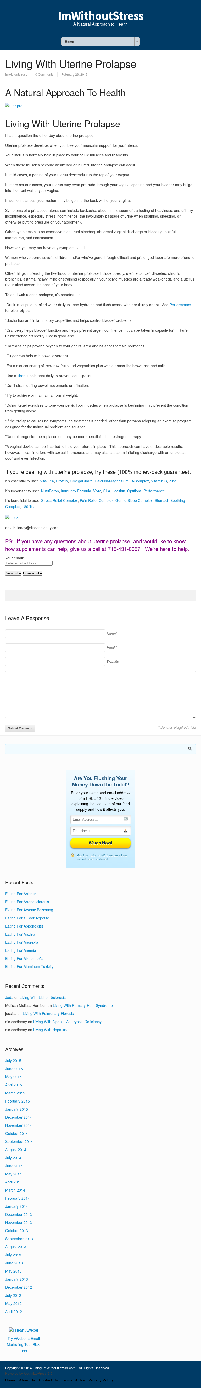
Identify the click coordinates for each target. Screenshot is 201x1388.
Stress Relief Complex (59, 500)
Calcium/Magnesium (112, 480)
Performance (180, 304)
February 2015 (17, 1101)
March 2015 (15, 1092)
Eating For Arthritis (20, 893)
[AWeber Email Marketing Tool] (23, 1330)
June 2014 (14, 1165)
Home (10, 1380)
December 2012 (18, 1287)
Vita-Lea (47, 480)
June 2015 (14, 1068)
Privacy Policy (101, 1380)
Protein (62, 480)
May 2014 (13, 1173)
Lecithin (118, 490)
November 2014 (18, 1125)
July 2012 (13, 1295)
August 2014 (15, 1149)
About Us (27, 1380)
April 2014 (13, 1182)
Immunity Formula (76, 490)
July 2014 (13, 1157)
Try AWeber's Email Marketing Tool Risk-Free (24, 1344)
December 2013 (18, 1214)
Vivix (97, 490)
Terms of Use (73, 1380)
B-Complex (140, 480)
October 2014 (16, 1133)
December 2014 (18, 1117)
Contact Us (48, 1380)
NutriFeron (50, 490)
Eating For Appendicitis (24, 926)
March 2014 (15, 1190)
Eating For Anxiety (20, 934)
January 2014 (16, 1206)
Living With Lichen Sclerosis (43, 997)
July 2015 (13, 1060)
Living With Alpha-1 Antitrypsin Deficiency (67, 1021)
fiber (21, 375)
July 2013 (13, 1254)
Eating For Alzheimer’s (24, 958)
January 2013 (16, 1279)
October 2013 (16, 1230)
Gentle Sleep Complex (134, 500)
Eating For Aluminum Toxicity (29, 966)
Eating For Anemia (20, 950)
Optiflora (134, 490)
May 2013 (13, 1271)
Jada (9, 997)
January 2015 (16, 1109)
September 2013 (19, 1238)
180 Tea (29, 506)
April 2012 (13, 1311)
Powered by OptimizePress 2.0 (28, 1373)
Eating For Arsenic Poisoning (29, 909)
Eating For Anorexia (21, 942)
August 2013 (15, 1246)
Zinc (172, 480)
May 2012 (13, 1303)
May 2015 (13, 1076)
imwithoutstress (16, 74)
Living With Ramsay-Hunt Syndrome (83, 1005)
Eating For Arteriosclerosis (27, 901)
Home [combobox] (69, 41)
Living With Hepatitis (50, 1029)
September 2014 (19, 1141)
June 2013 (14, 1262)
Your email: (14, 558)
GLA (106, 490)
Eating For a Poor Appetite (27, 917)
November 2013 (18, 1222)
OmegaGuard (81, 480)
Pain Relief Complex (96, 500)
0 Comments (44, 74)
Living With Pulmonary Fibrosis (48, 1013)
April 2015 (13, 1084)
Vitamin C (159, 480)
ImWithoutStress (100, 15)
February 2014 (17, 1198)
